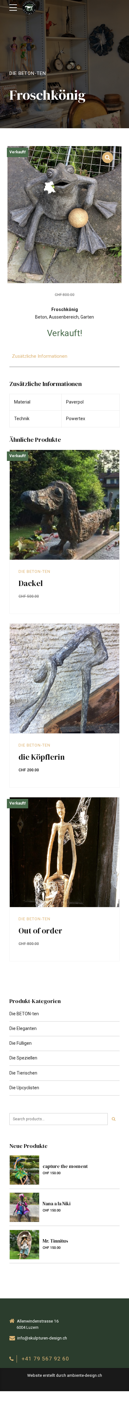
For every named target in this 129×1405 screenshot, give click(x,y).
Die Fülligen (20, 1043)
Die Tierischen (23, 1072)
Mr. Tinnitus (55, 1241)
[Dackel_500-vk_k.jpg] (64, 505)
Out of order (40, 930)
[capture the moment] (24, 1170)
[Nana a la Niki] (24, 1207)
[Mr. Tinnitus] (24, 1245)
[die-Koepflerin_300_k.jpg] (64, 679)
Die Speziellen (23, 1057)
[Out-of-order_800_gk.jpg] (64, 852)
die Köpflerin (41, 757)
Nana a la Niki (56, 1203)
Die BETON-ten (27, 73)
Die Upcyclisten (24, 1087)
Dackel (30, 583)
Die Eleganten (23, 1028)
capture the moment (65, 1166)
